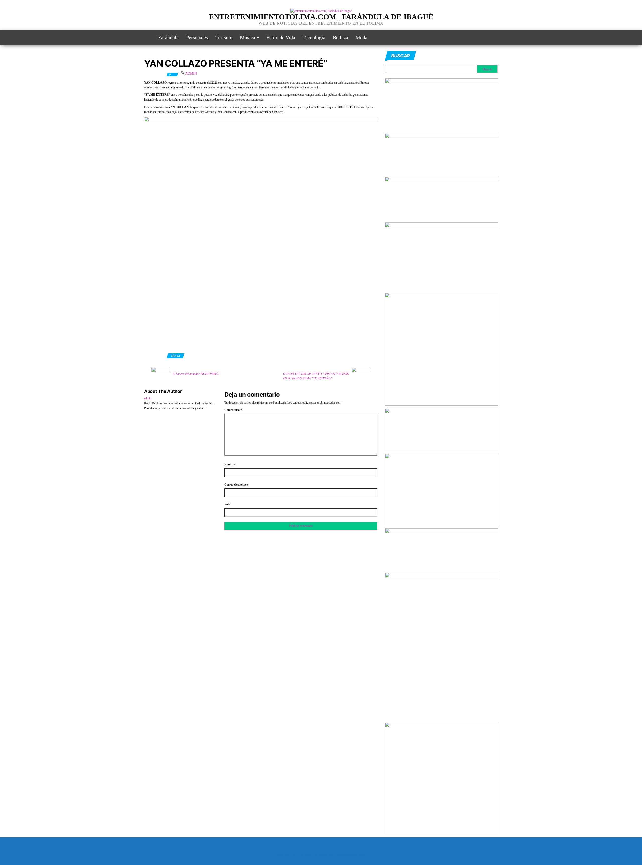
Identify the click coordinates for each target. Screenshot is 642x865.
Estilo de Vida (280, 37)
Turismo (223, 37)
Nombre (229, 464)
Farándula (168, 37)
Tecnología (314, 37)
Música (248, 37)
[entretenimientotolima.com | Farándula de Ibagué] (147, 37)
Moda (361, 37)
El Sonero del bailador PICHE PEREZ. (196, 374)
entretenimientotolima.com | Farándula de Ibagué (321, 17)
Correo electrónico (236, 484)
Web (227, 504)
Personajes (197, 37)
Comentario (233, 410)
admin (191, 73)
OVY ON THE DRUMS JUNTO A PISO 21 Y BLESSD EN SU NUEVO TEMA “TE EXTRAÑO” (316, 376)
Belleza (340, 37)
